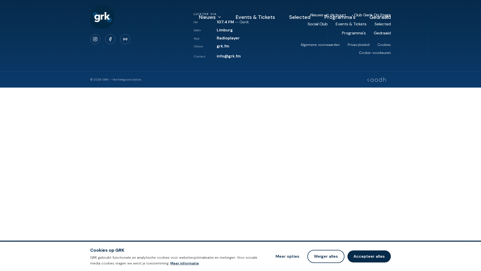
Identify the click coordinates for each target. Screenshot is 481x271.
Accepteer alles (369, 256)
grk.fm (223, 46)
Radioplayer (228, 38)
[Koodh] (376, 80)
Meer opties (287, 256)
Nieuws (207, 17)
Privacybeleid (359, 44)
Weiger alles (326, 256)
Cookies (384, 44)
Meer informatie (184, 263)
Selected (299, 17)
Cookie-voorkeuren (375, 52)
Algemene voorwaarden (320, 44)
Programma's (339, 17)
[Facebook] (110, 39)
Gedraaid (380, 17)
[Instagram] (95, 39)
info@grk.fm (229, 56)
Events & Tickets (255, 17)
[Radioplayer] (125, 39)
